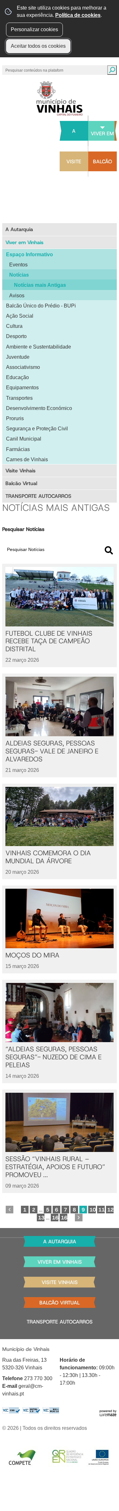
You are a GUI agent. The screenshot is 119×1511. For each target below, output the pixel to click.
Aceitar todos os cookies (38, 46)
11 (101, 1209)
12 (110, 1209)
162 (64, 1217)
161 (55, 1217)
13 (41, 1217)
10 (92, 1209)
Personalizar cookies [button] (34, 29)
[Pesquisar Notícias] (109, 550)
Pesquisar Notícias (23, 529)
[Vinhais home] (59, 98)
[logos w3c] (31, 1410)
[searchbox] (35, 70)
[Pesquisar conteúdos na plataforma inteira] (112, 70)
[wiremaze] (108, 1412)
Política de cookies (78, 15)
